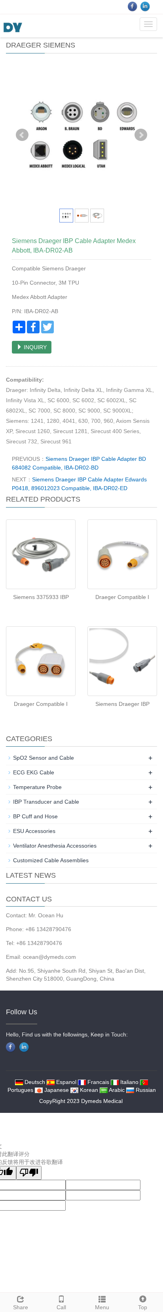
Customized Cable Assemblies (51, 860)
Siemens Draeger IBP (122, 704)
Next (141, 135)
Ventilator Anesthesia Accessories (55, 845)
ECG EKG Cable (33, 772)
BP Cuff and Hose (35, 816)
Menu (102, 1307)
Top (142, 1307)
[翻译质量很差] (29, 1173)
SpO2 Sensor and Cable (43, 758)
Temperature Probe (37, 787)
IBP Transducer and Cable (46, 802)
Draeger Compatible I (122, 597)
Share (20, 1307)
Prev (22, 135)
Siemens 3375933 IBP (41, 597)
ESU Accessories (34, 831)
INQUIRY (34, 347)
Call (61, 1307)
